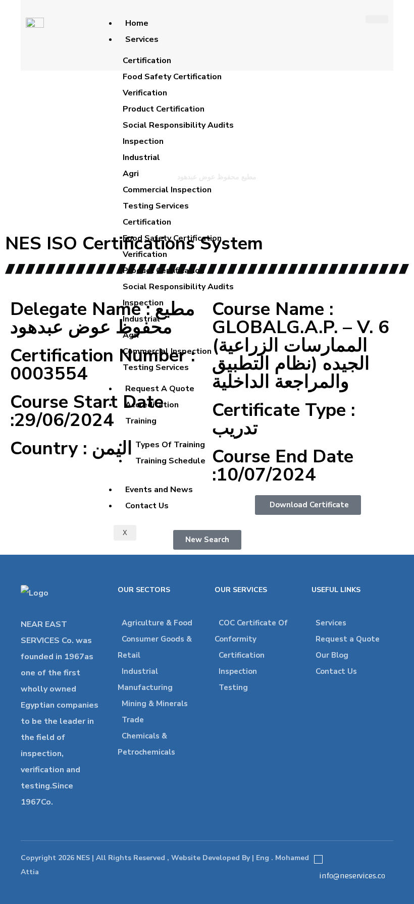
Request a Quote (348, 639)
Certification (242, 655)
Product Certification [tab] (163, 109)
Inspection (238, 671)
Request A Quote (159, 388)
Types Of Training (170, 444)
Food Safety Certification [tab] (172, 76)
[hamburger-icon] (377, 19)
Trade (133, 720)
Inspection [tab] (143, 141)
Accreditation (152, 404)
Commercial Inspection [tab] (167, 189)
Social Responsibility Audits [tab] (178, 125)
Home (136, 23)
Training (141, 421)
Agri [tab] (131, 173)
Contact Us (147, 505)
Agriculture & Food (157, 623)
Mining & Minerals (155, 704)
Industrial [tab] (141, 157)
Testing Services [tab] (156, 205)
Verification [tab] (145, 92)
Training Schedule (170, 460)
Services (142, 39)
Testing (233, 687)
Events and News (159, 489)
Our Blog (332, 655)
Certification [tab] (147, 60)
